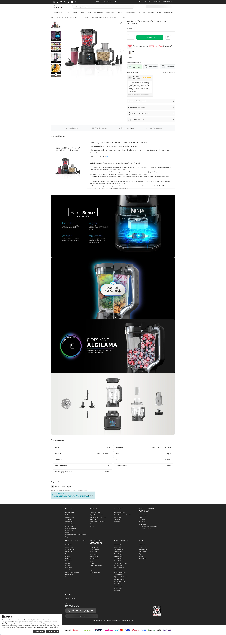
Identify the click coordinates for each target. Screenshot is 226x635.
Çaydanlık (67, 556)
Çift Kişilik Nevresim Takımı (72, 572)
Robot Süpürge (94, 547)
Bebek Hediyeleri (118, 554)
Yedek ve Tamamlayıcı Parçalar (122, 515)
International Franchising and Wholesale (75, 534)
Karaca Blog (142, 545)
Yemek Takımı (69, 545)
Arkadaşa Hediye (118, 551)
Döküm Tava (68, 561)
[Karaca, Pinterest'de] (84, 610)
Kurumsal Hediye (118, 556)
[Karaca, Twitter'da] (80, 610)
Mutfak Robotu (93, 554)
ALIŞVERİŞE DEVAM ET (113, 146)
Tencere (92, 563)
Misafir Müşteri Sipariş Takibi (97, 521)
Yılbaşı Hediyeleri (118, 574)
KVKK (140, 517)
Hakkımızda (68, 515)
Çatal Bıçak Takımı (70, 549)
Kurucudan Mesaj (69, 517)
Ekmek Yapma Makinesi (96, 565)
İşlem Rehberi (93, 519)
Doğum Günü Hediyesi (119, 561)
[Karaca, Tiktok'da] (73, 610)
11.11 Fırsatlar (117, 590)
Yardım (93, 508)
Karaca (69, 508)
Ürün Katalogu (69, 526)
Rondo (91, 568)
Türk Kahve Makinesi (95, 572)
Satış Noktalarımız (70, 524)
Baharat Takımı (69, 574)
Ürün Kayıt (92, 526)
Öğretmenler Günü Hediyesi (121, 577)
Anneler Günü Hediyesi (120, 572)
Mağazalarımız (69, 521)
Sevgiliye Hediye (118, 549)
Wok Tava (67, 565)
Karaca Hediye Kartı (119, 512)
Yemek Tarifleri (143, 547)
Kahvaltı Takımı (69, 547)
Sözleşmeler (142, 519)
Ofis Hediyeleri (118, 558)
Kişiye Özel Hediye (119, 567)
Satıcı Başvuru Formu (70, 528)
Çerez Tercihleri (143, 524)
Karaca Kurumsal (69, 512)
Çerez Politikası (143, 522)
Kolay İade (117, 521)
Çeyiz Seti (117, 570)
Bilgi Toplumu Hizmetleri (96, 515)
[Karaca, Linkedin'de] (88, 610)
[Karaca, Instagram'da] (69, 610)
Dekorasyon (142, 556)
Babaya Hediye (118, 547)
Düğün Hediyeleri (118, 565)
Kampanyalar (117, 517)
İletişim (67, 537)
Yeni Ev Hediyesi (118, 583)
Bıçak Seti (68, 558)
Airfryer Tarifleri (143, 549)
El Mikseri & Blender (95, 552)
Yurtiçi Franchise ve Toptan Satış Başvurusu (73, 531)
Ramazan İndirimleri (119, 579)
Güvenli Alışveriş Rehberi (145, 529)
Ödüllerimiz (68, 519)
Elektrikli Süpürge (94, 549)
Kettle (91, 561)
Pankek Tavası (68, 567)
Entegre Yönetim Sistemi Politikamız (148, 526)
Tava (91, 570)
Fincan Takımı (68, 551)
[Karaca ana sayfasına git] (72, 605)
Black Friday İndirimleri (120, 581)
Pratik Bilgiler (142, 551)
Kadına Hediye (118, 586)
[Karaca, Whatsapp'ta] (92, 610)
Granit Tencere (69, 570)
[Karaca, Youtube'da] (77, 610)
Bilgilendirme (142, 515)
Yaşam (140, 554)
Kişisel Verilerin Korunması (146, 509)
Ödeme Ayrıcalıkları (70, 598)
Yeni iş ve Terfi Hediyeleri (120, 563)
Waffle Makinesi (94, 556)
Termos (67, 577)
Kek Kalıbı (67, 563)
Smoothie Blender (94, 559)
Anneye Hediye (118, 545)
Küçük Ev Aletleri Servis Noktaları (98, 517)
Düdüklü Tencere (69, 554)
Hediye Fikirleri (143, 558)
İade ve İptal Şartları (95, 512)
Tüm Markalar (117, 519)
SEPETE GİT (113, 150)
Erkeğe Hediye (118, 588)
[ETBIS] (153, 611)
